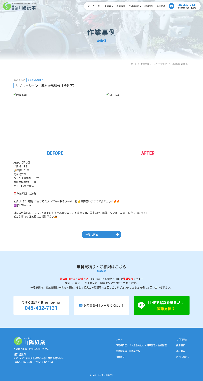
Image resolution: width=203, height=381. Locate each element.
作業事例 (120, 6)
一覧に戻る (91, 234)
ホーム (91, 6)
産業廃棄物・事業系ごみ (128, 351)
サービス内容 (104, 6)
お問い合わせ (183, 357)
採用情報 (148, 6)
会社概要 (161, 6)
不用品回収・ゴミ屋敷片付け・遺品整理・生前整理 (141, 345)
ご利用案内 (133, 6)
